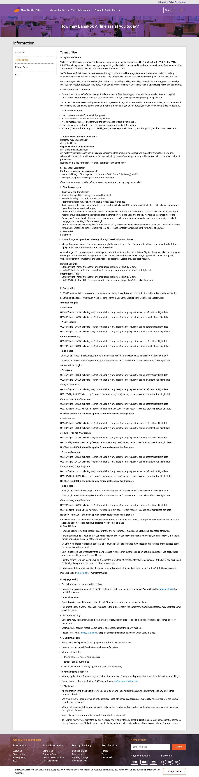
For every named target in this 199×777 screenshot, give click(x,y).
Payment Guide (79, 760)
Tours (104, 754)
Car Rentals (107, 757)
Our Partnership (50, 760)
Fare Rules (82, 573)
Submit (179, 746)
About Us (17, 751)
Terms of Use (19, 754)
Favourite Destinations (53, 757)
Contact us (48, 751)
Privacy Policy (20, 757)
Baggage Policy (166, 589)
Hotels (105, 751)
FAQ (15, 760)
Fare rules (77, 754)
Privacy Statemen (88, 632)
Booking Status (79, 751)
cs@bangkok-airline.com (126, 681)
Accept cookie (174, 771)
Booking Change (80, 757)
